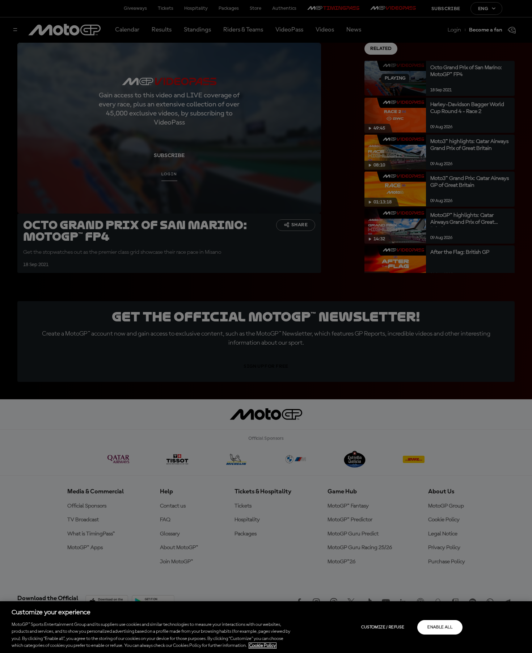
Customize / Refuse (382, 627)
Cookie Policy (262, 645)
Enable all (439, 627)
